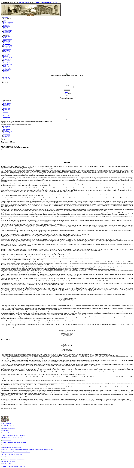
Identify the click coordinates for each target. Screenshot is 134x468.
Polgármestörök (6, 23)
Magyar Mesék (6, 129)
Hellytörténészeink (7, 26)
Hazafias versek (6, 105)
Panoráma (5, 112)
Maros (4, 21)
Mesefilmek (6, 130)
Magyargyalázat (6, 115)
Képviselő (5, 27)
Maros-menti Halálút (7, 57)
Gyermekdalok (6, 132)
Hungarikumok (6, 77)
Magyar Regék (6, 126)
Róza (23, 2)
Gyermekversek (6, 134)
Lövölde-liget (6, 56)
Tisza (4, 20)
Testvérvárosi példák (7, 64)
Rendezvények (6, 32)
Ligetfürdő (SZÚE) (7, 40)
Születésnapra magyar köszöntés (49, 2)
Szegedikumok (6, 78)
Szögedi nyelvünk (7, 59)
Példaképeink (6, 25)
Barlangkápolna (6, 50)
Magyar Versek (6, 136)
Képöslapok (6, 66)
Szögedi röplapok (7, 68)
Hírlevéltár (67, 92)
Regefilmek (5, 127)
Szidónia (27, 2)
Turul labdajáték (6, 54)
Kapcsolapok (6, 71)
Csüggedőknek (6, 109)
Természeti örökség (7, 30)
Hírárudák (5, 55)
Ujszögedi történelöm (8, 22)
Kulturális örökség (7, 31)
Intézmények (6, 42)
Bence (19, 2)
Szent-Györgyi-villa (7, 45)
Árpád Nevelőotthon (7, 47)
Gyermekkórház (6, 44)
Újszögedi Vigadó (7, 51)
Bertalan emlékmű (7, 49)
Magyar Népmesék (7, 131)
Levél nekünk (6, 70)
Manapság (5, 17)
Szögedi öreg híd (7, 36)
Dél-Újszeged (6, 37)
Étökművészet (6, 104)
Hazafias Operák (7, 108)
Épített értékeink (7, 103)
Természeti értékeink (7, 101)
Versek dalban (6, 135)
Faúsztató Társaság (7, 46)
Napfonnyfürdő (6, 41)
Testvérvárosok (6, 62)
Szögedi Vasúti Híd (7, 39)
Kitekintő (5, 110)
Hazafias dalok (6, 107)
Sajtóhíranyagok (7, 69)
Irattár (4, 65)
